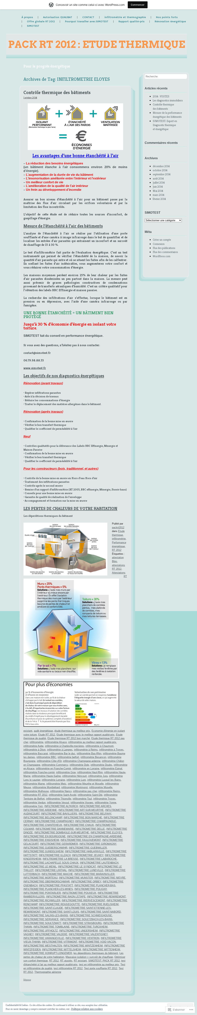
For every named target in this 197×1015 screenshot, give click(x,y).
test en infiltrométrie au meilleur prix (99, 964)
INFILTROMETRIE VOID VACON (97, 941)
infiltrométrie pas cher (85, 791)
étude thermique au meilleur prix (72, 730)
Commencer (137, 4)
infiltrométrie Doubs (101, 764)
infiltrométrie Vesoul (58, 802)
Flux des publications (164, 248)
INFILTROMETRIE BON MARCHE (83, 817)
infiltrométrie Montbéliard (46, 787)
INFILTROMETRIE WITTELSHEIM (61, 949)
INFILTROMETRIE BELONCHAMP (42, 817)
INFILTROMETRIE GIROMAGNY (97, 843)
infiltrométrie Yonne (105, 802)
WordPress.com (161, 256)
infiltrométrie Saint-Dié (90, 794)
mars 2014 (158, 195)
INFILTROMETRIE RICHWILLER (41, 900)
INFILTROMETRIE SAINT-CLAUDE (43, 908)
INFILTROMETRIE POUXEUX (79, 893)
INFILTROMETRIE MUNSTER (76, 877)
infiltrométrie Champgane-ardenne (81, 761)
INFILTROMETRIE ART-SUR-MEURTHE (81, 810)
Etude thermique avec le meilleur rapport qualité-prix (85, 734)
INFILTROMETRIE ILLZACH (55, 855)
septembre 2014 (161, 174)
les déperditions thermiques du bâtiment (95, 953)
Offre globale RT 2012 (41, 21)
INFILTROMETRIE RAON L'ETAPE (66, 896)
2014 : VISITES (161, 96)
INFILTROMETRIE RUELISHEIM (100, 904)
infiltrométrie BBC (46, 757)
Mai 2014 (158, 191)
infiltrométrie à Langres (60, 749)
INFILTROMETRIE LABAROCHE (98, 858)
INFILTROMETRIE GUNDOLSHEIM (43, 851)
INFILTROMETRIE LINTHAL (51, 870)
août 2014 (158, 178)
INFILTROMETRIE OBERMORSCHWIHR (46, 881)
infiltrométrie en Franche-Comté (53, 768)
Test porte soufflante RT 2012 (100, 968)
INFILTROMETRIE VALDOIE (51, 934)
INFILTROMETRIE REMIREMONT (106, 896)
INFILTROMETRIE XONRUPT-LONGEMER (47, 953)
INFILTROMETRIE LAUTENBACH (99, 862)
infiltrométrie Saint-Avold (62, 794)
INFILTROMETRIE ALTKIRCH (61, 806)
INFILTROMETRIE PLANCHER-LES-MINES (48, 889)
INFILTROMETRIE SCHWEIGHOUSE (91, 915)
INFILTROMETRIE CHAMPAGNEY (54, 821)
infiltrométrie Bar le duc (62, 753)
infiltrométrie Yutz (33, 806)
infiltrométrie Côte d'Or (49, 761)
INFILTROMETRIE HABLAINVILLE (84, 851)
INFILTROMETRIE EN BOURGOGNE (44, 836)
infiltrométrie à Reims (86, 749)
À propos (27, 17)
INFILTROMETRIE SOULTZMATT (42, 923)
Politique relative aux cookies (87, 1009)
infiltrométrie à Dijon (34, 749)
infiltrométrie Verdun (34, 802)
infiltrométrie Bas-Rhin (89, 753)
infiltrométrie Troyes (104, 798)
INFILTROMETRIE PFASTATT (56, 885)
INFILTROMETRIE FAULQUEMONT (81, 840)
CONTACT (88, 17)
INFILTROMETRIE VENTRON (82, 938)
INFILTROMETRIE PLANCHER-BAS (94, 885)
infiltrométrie (119, 538)
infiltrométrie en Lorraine (86, 768)
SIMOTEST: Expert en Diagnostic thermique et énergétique (165, 125)
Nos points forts (167, 17)
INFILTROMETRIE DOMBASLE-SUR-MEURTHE (61, 832)
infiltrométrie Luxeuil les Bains (104, 779)
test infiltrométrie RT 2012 (68, 968)
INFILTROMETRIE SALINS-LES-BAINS (45, 915)
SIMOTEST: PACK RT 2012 (104, 960)
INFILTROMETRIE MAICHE (57, 874)
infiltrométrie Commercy (55, 764)
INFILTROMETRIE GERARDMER (59, 843)
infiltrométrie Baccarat (35, 753)
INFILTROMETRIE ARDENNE (40, 810)
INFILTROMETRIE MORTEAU (40, 877)
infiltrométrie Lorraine (53, 779)
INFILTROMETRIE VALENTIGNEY (88, 934)
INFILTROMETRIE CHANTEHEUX (42, 825)
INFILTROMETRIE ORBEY (86, 881)
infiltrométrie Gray (66, 772)
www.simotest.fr (34, 368)
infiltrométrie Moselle (100, 787)
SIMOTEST (33, 26)
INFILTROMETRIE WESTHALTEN (42, 945)
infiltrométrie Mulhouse (36, 791)
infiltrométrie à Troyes (111, 749)
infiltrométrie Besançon (93, 757)
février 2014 (159, 199)
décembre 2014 (161, 166)
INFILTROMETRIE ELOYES (106, 832)
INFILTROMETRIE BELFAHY (95, 813)
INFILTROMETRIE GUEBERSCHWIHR (45, 847)
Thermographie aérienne (47, 972)
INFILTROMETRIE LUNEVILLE (85, 870)
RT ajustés (66, 960)
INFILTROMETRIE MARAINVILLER (94, 874)
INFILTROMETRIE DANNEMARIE (55, 828)
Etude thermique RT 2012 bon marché (69, 738)
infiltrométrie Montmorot (74, 787)
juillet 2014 (159, 182)
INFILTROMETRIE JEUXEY (87, 855)
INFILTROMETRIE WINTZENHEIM (83, 945)
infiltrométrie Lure (76, 779)
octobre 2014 (160, 170)
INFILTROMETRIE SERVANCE (41, 919)
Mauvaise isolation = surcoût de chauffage (89, 957)
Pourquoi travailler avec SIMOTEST (86, 21)
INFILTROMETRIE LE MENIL (40, 866)
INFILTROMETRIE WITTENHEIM (101, 949)
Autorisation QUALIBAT (57, 17)
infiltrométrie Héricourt (74, 776)
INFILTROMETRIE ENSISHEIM (41, 840)
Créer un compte (162, 239)
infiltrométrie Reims (109, 791)
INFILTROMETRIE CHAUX (79, 825)
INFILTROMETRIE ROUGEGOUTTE (59, 904)
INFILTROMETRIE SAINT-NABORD (101, 911)
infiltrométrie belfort (68, 757)
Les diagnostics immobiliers (168, 100)
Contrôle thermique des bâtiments (57, 93)
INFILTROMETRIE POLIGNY (90, 889)
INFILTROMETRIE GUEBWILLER (88, 847)
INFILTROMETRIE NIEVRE (109, 877)
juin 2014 (158, 186)
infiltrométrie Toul (82, 798)
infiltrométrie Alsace (56, 742)
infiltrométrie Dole (79, 764)
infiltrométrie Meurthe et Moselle (86, 783)
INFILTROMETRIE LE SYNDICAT (77, 866)
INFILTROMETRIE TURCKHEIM (89, 926)
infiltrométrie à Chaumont (100, 746)
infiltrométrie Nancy (61, 791)
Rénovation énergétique (170, 21)
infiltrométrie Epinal (111, 768)
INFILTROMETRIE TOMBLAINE (51, 926)
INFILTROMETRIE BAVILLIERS (59, 813)
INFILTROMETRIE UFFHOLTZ (40, 930)
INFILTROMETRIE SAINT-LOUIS (60, 911)
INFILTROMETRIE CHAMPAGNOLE (95, 821)
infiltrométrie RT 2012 (35, 794)
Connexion (158, 244)
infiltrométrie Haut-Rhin (90, 772)
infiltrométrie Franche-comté (39, 772)
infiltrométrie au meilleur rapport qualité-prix (92, 742)
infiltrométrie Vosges (82, 802)
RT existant (80, 960)
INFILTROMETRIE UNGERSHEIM (78, 930)
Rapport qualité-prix (131, 21)
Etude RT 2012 (46, 734)
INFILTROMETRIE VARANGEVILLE (43, 938)
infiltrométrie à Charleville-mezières (64, 746)
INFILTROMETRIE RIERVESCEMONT (83, 900)
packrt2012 (118, 527)
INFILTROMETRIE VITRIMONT (59, 941)
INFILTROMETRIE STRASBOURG (82, 923)
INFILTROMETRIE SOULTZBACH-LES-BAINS (86, 919)
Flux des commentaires (165, 252)
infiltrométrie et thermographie (125, 17)
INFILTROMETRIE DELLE (90, 828)
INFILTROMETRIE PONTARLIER (42, 893)
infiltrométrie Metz (56, 783)
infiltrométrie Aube (33, 746)
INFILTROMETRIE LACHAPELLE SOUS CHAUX (50, 862)
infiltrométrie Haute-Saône (46, 776)
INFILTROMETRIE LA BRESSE (60, 858)
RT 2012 (116, 550)
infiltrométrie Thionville (58, 798)
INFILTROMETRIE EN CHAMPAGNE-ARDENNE (94, 836)
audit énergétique (43, 730)
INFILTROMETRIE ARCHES (95, 806)
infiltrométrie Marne (34, 783)
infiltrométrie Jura (98, 776)
